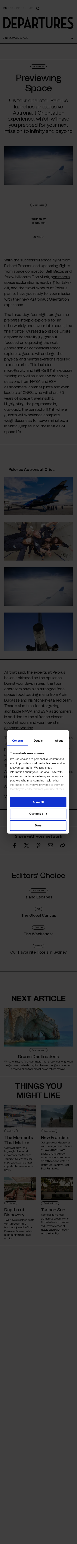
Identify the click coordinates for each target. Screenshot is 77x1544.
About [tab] (59, 740)
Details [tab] (38, 740)
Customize (36, 813)
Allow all (38, 801)
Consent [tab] (17, 740)
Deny (38, 825)
